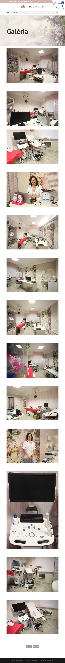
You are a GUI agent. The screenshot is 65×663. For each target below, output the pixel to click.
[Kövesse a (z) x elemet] (37, 646)
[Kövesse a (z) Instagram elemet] (34, 646)
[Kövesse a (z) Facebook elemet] (27, 646)
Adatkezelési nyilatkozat (46, 660)
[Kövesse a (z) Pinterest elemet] (30, 646)
